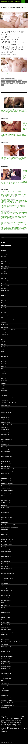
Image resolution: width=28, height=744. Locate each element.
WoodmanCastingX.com (6, 702)
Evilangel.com (4, 522)
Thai (2, 385)
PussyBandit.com (5, 661)
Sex (18, 730)
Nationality (3, 336)
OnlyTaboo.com (4, 644)
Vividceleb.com (4, 695)
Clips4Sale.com (4, 497)
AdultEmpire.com (5, 405)
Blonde (19, 720)
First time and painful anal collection (10, 1)
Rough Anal (22, 83)
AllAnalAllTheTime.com (6, 412)
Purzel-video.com (5, 658)
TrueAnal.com (4, 683)
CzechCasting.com (5, 502)
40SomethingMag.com (6, 397)
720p (2, 717)
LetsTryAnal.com (4, 605)
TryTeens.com (4, 685)
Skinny (2, 322)
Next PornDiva (4, 639)
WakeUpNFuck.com (5, 697)
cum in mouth (4, 724)
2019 (17, 717)
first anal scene (11, 725)
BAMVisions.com (5, 451)
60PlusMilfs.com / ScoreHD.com (8, 402)
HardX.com (3, 558)
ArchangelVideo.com (5, 439)
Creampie (24, 81)
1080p (3, 78)
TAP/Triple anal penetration (6, 705)
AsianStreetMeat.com (5, 441)
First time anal (4, 297)
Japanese (3, 373)
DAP (2, 283)
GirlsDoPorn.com (5, 554)
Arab (2, 339)
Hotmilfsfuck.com (5, 571)
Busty (13, 81)
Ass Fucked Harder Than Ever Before (9, 80)
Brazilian (3, 344)
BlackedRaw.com (5, 466)
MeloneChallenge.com (6, 617)
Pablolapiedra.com (5, 646)
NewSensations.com (5, 636)
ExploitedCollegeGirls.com (7, 524)
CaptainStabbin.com (5, 488)
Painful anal (3, 315)
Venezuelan (3, 390)
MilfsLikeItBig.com (5, 622)
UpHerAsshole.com (5, 693)
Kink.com (3, 588)
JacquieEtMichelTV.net (6, 578)
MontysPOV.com (5, 627)
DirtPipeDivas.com (5, 515)
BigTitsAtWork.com (5, 458)
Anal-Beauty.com (5, 417)
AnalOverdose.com (5, 434)
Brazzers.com (4, 473)
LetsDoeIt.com (4, 602)
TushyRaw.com (4, 690)
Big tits (3, 81)
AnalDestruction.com (5, 422)
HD (6, 83)
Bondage (3, 271)
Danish (2, 351)
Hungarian (3, 366)
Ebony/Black (4, 356)
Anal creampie (4, 258)
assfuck (11, 718)
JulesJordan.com (4, 583)
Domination (3, 288)
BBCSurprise (4, 454)
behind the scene (4, 263)
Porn (9, 730)
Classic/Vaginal (21, 29)
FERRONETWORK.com (6, 539)
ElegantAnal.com (4, 519)
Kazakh (2, 376)
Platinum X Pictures (5, 651)
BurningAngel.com (5, 485)
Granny (2, 300)
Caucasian (3, 346)
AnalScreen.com (4, 436)
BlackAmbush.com (5, 463)
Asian (2, 341)
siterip (20, 730)
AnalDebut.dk (4, 419)
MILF (2, 312)
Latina (2, 378)
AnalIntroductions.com (6, 424)
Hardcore (3, 728)
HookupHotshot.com (5, 568)
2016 (10, 717)
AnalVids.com (8, 718)
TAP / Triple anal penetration (7, 329)
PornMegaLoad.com (5, 654)
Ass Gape (20, 80)
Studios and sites (4, 393)
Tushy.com (3, 688)
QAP (2, 317)
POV (12, 730)
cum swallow (9, 724)
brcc (9, 722)
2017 (6, 78)
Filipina (3, 358)
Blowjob (16, 29)
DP (2, 293)
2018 (15, 717)
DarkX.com (3, 505)
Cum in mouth (4, 278)
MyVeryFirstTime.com (6, 632)
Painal (25, 728)
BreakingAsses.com (5, 478)
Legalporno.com (4, 600)
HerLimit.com (4, 563)
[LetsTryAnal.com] (4, 731)
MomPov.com (4, 624)
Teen (2, 332)
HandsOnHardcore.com (6, 556)
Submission (3, 327)
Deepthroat (3, 285)
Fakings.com (4, 534)
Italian (2, 371)
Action (2, 254)
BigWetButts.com (5, 461)
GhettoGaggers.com (5, 551)
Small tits (3, 324)
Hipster (9, 83)
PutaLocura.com (4, 663)
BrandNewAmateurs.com (6, 471)
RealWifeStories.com (5, 666)
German (3, 363)
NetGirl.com (4, 634)
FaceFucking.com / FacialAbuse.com (9, 527)
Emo (3, 83)
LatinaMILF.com (4, 597)
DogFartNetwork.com (6, 517)
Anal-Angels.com (5, 415)
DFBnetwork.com (5, 512)
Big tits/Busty (10, 29)
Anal (22, 716)
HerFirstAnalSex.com (5, 561)
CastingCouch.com (5, 493)
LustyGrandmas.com (5, 612)
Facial (2, 295)
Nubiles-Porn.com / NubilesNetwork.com (10, 641)
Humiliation (3, 305)
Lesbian (3, 307)
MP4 (21, 728)
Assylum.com (4, 444)
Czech (2, 349)
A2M (2, 256)
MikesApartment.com (6, 619)
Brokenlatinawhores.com (6, 483)
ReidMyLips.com (4, 668)
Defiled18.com (4, 510)
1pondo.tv (3, 395)
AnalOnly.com (4, 432)
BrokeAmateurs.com (5, 480)
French (2, 361)
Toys (25, 730)
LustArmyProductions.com (7, 610)
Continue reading (5, 73)
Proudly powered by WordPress (6, 742)
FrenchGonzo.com (5, 549)
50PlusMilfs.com (4, 400)
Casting (3, 273)
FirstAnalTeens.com (5, 546)
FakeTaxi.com (4, 532)
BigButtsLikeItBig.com (6, 456)
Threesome (3, 334)
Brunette (12, 722)
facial (19, 724)
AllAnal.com (4, 410)
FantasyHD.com (4, 536)
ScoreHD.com (4, 671)
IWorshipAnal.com (5, 575)
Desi (2, 354)
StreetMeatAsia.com (5, 678)
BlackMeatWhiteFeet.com (6, 468)
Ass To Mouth (20, 718)
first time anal (18, 726)
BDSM (2, 261)
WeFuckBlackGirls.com (6, 700)
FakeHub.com (4, 529)
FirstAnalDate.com (5, 541)
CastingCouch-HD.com (6, 490)
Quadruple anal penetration (7, 319)
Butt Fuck (19, 81)
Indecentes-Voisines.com (6, 573)
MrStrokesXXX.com (5, 629)
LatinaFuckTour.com (5, 595)
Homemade (3, 302)
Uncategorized (4, 707)
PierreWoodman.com (5, 649)
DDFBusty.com (4, 507)
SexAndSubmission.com (6, 673)
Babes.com (3, 446)
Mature (2, 310)
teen (22, 730)
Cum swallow (4, 280)
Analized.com (4, 29)
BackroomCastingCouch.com (7, 449)
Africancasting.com (5, 407)
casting (19, 722)
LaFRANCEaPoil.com (5, 590)
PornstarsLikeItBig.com (6, 656)
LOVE (2, 607)
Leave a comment (15, 54)
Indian (2, 368)
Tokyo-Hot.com (4, 680)
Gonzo (24, 725)
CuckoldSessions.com (5, 500)
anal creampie (3, 718)
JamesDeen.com (4, 580)
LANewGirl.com (4, 593)
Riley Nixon (15, 83)
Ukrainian (3, 388)
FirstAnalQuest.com (5, 544)
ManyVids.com (4, 614)
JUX (2, 585)
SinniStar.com (4, 675)
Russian (3, 380)
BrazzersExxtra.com (5, 475)
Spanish (3, 383)
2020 (19, 717)
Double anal (3, 290)
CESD (2, 495)
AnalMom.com (4, 429)
